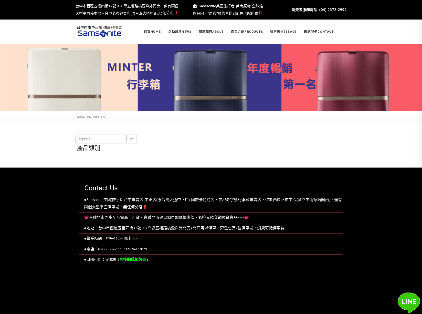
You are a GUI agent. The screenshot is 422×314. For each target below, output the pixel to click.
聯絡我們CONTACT (319, 31)
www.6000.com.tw (223, 292)
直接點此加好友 (133, 260)
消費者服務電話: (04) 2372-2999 (319, 9)
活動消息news (179, 31)
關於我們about (211, 31)
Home (80, 117)
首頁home (152, 31)
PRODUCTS (96, 117)
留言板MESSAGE (283, 31)
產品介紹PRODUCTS (247, 31)
